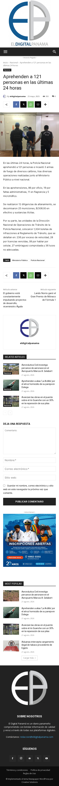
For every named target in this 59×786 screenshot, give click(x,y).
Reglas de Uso (29, 773)
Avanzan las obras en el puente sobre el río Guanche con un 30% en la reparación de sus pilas (37, 400)
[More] (45, 104)
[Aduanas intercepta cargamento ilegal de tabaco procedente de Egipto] (11, 645)
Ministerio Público (20, 260)
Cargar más (28, 658)
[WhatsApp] (31, 104)
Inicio (5, 62)
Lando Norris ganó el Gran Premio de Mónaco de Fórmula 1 (43, 296)
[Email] (38, 104)
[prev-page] (5, 413)
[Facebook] (16, 104)
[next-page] (10, 413)
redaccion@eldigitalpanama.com (36, 736)
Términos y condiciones (17, 770)
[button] (5, 51)
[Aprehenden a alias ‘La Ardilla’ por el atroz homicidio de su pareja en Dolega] (11, 385)
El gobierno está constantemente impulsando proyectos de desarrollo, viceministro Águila (14, 300)
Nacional (14, 62)
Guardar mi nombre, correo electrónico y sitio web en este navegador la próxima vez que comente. (28, 489)
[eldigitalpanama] (5, 96)
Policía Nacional (38, 260)
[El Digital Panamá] (29, 23)
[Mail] (29, 758)
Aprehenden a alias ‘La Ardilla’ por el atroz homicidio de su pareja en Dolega (38, 384)
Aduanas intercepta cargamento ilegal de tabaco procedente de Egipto (38, 645)
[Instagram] (21, 758)
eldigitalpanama (18, 96)
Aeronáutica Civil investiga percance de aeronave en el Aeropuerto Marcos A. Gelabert (37, 368)
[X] (23, 104)
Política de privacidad (40, 770)
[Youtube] (46, 758)
